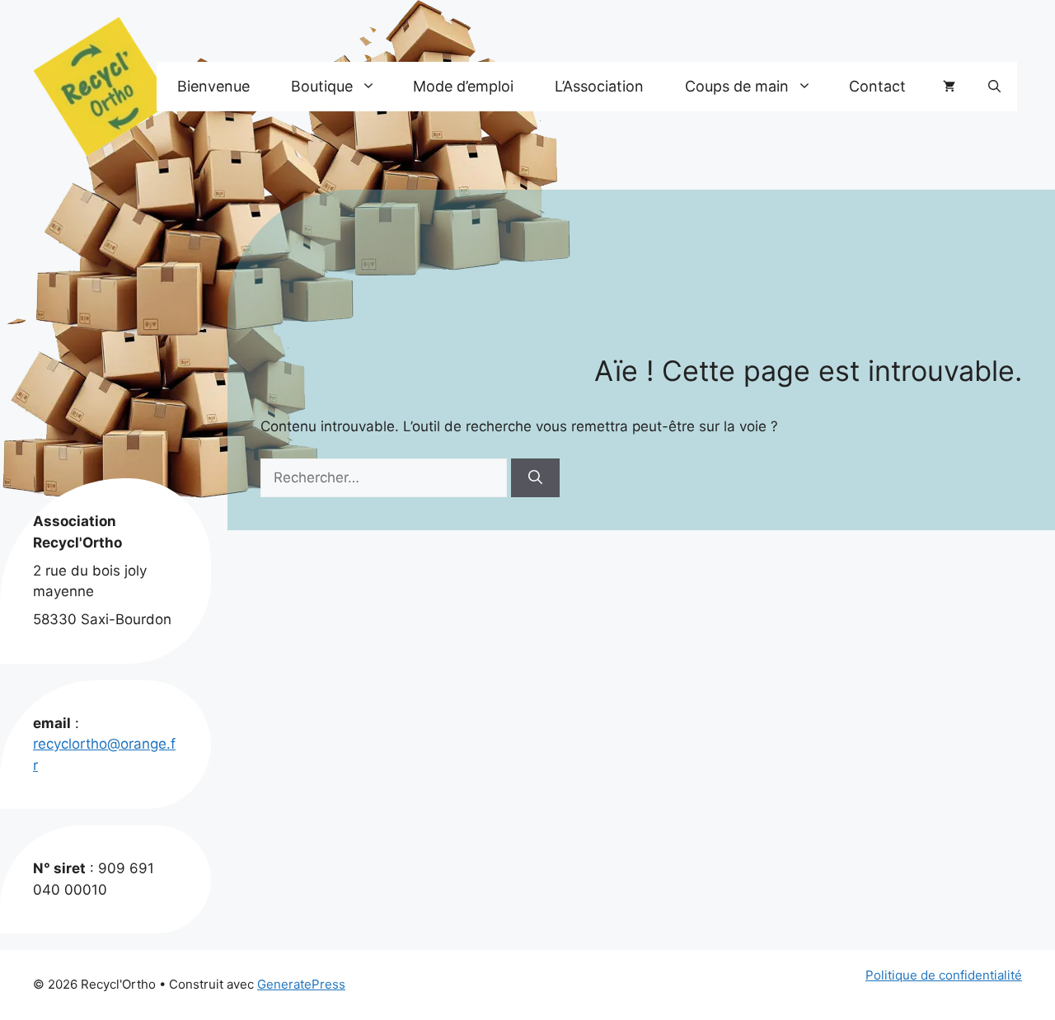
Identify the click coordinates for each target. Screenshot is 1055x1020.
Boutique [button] (322, 86)
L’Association (599, 86)
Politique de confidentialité (943, 975)
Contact (877, 86)
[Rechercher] (535, 478)
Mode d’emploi (463, 86)
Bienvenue (213, 86)
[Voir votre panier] (949, 86)
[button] (994, 86)
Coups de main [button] (737, 86)
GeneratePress (301, 984)
